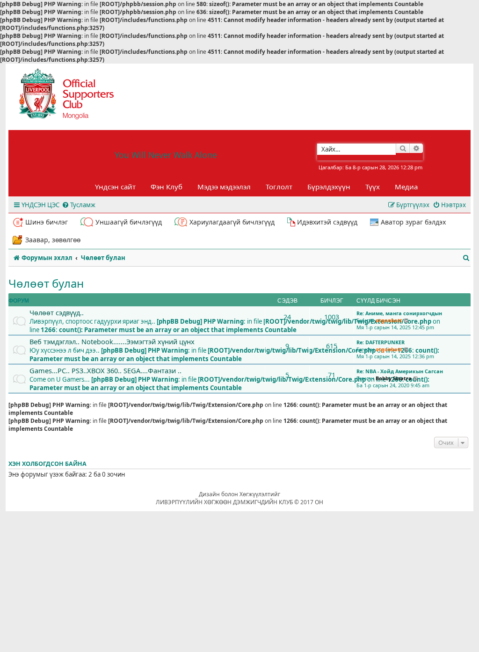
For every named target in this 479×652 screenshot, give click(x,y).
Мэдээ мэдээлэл (224, 186)
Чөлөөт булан (46, 283)
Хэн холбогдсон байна (47, 464)
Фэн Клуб (166, 186)
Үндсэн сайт (115, 186)
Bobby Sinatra (394, 378)
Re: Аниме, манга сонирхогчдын (399, 313)
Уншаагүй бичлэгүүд (128, 221)
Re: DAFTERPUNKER (380, 342)
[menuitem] (78, 205)
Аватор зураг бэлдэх (413, 221)
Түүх (372, 186)
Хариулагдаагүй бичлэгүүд (232, 221)
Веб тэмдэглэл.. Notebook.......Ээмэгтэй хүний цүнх (112, 341)
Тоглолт (279, 186)
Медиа (406, 186)
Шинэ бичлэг (46, 221)
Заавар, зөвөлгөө (52, 239)
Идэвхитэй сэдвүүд (327, 221)
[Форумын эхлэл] (75, 97)
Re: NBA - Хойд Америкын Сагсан (399, 371)
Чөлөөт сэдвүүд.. (56, 312)
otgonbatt (389, 320)
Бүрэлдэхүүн (328, 186)
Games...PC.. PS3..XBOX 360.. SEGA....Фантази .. (105, 370)
